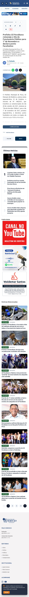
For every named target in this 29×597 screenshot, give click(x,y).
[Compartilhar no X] (20, 70)
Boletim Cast (6, 572)
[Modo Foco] (20, 26)
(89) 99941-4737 (6, 533)
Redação (12, 61)
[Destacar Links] (15, 26)
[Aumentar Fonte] (16, 22)
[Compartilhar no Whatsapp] (13, 70)
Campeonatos (6, 557)
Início (20, 138)
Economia (15, 8)
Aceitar (6, 592)
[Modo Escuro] (6, 26)
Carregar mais (14, 126)
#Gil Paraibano (10, 132)
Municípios (5, 555)
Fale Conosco (6, 569)
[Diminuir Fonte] (20, 22)
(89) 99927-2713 (6, 537)
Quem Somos (6, 567)
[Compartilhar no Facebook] (16, 70)
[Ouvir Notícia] (6, 29)
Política (5, 552)
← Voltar (8, 138)
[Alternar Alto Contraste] (10, 26)
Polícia (7, 8)
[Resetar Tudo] (11, 29)
